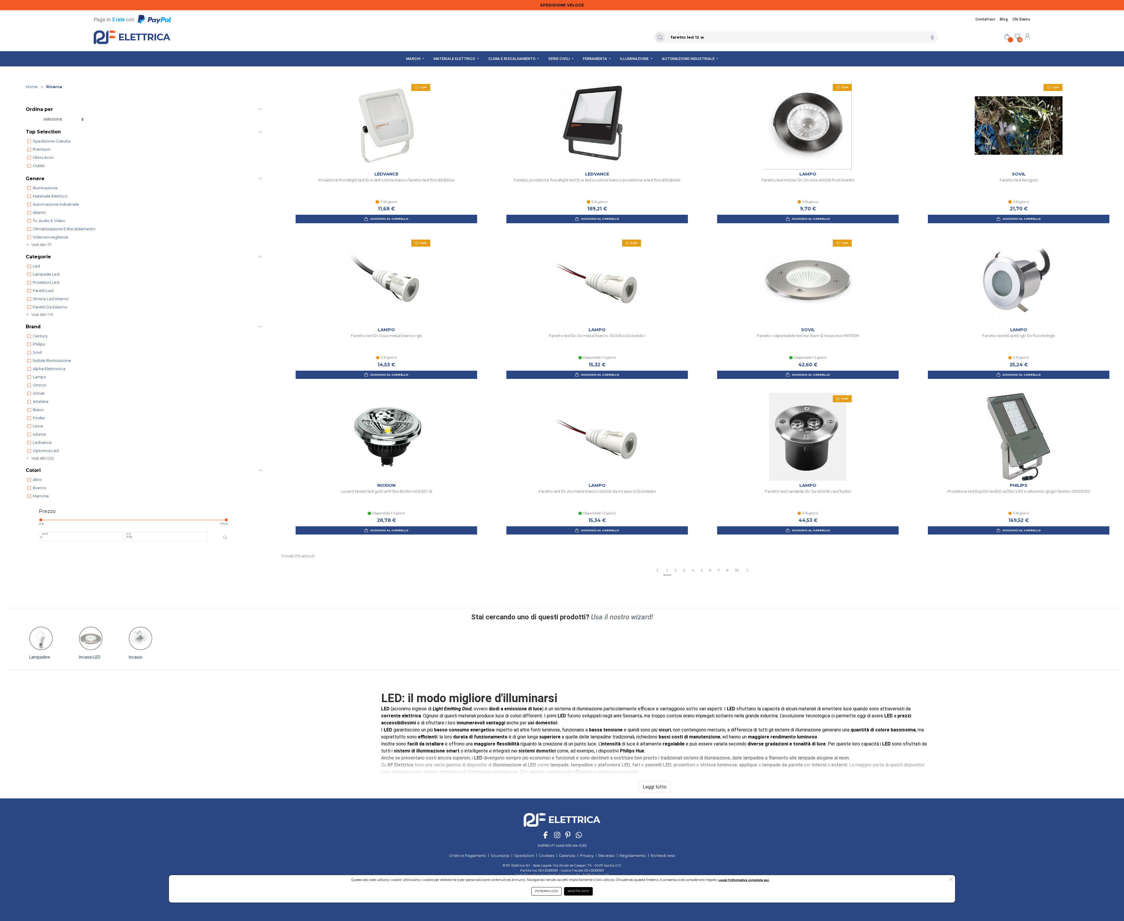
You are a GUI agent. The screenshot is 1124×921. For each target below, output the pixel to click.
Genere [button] (35, 178)
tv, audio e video (49, 221)
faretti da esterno (50, 307)
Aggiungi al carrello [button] (389, 218)
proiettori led (46, 282)
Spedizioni (524, 855)
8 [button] (727, 570)
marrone (41, 496)
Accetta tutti (578, 891)
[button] (747, 570)
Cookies (546, 855)
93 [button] (737, 570)
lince (38, 426)
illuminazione (45, 188)
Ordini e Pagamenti (467, 855)
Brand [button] (33, 326)
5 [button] (701, 570)
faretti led (43, 290)
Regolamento (632, 855)
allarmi (39, 212)
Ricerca (54, 87)
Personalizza (546, 891)
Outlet (39, 166)
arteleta (40, 401)
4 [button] (693, 570)
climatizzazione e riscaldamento (64, 229)
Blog (1004, 19)
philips (39, 344)
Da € (45, 533)
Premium (41, 149)
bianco (39, 488)
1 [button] (667, 570)
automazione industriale (56, 204)
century (40, 336)
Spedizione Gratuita (52, 141)
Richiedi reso (663, 855)
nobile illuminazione (52, 360)
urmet (39, 393)
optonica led (46, 451)
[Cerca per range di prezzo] (225, 537)
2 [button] (675, 570)
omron (39, 385)
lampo (39, 377)
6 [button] (710, 570)
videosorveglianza (50, 237)
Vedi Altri (41, 245)
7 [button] (719, 570)
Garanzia (567, 855)
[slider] (40, 519)
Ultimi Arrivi (43, 157)
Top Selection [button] (43, 132)
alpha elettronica (49, 369)
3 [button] (684, 570)
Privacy (587, 855)
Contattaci (985, 19)
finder (39, 418)
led (36, 266)
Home (32, 87)
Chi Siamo (1021, 19)
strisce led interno (51, 299)
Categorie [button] (38, 257)
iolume (39, 434)
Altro (37, 479)
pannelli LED (658, 765)
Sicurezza (500, 855)
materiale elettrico (50, 196)
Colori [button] (33, 470)
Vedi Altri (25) (42, 458)
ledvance (42, 442)
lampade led (46, 274)
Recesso (606, 855)
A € (128, 533)
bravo (38, 410)
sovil (37, 352)
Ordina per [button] (39, 109)
